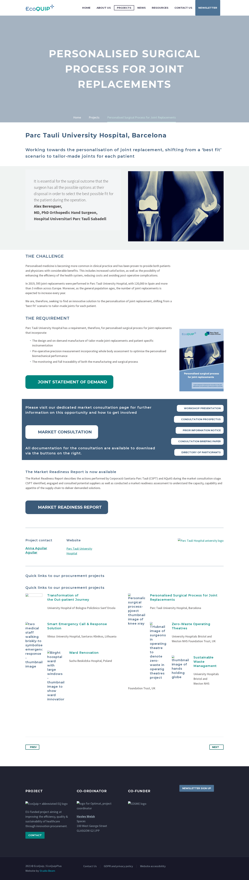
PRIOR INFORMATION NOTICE (200, 430)
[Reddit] (60, 726)
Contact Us (183, 7)
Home (86, 7)
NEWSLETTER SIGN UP (196, 788)
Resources (160, 7)
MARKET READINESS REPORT (67, 507)
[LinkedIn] (54, 726)
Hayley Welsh (86, 816)
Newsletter (207, 7)
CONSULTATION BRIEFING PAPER (197, 441)
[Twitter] (35, 726)
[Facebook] (28, 726)
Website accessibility (153, 866)
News (141, 7)
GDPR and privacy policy (118, 866)
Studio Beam (47, 871)
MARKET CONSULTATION (62, 432)
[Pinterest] (41, 726)
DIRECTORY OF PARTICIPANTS (199, 452)
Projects (124, 7)
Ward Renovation (84, 653)
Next (215, 747)
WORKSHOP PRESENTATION (200, 408)
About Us (104, 7)
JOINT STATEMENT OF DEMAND (69, 382)
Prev (33, 747)
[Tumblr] (48, 726)
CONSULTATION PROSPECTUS (199, 419)
